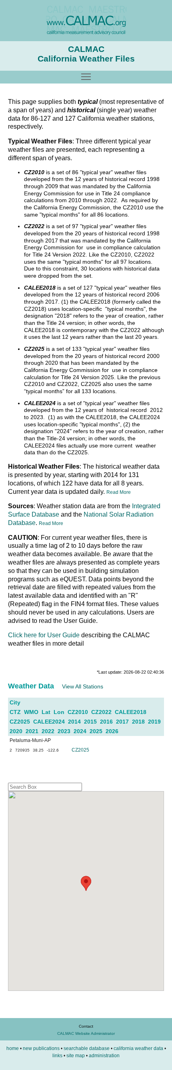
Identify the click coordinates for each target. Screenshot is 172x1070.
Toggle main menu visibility (86, 76)
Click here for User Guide (44, 635)
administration (104, 1055)
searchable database (87, 1048)
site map (75, 1055)
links (57, 1055)
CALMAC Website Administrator (86, 1033)
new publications (41, 1048)
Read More (118, 492)
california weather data (138, 1048)
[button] (86, 883)
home (12, 1048)
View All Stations (82, 686)
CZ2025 (80, 750)
